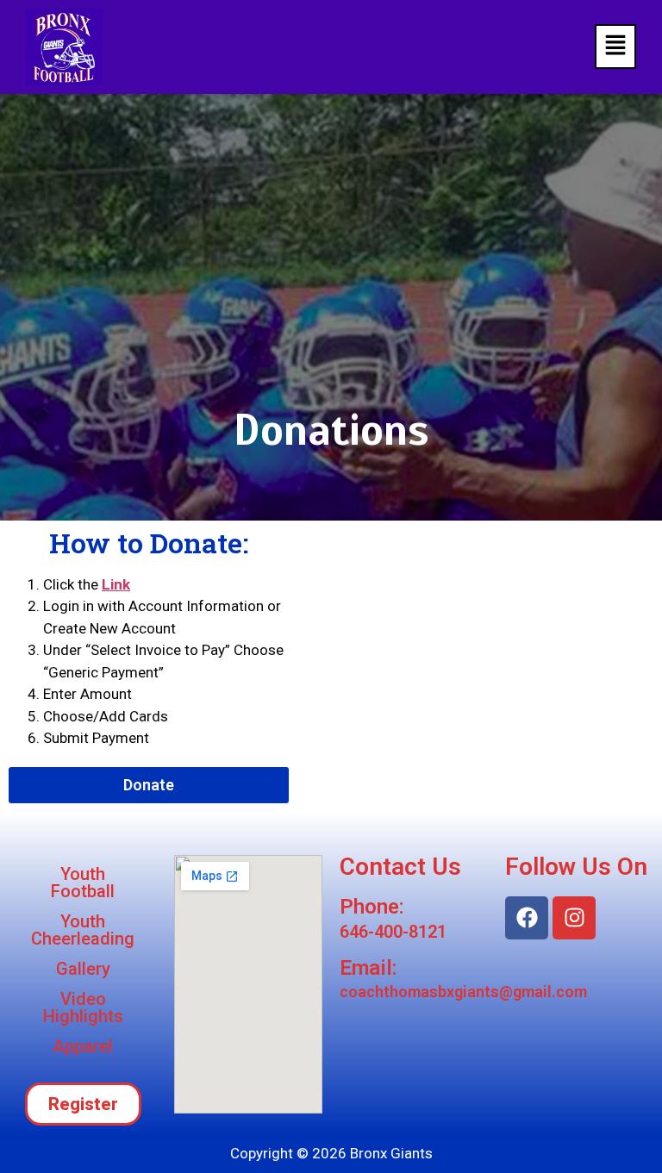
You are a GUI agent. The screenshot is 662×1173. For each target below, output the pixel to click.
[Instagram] (574, 917)
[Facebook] (526, 917)
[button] (615, 46)
